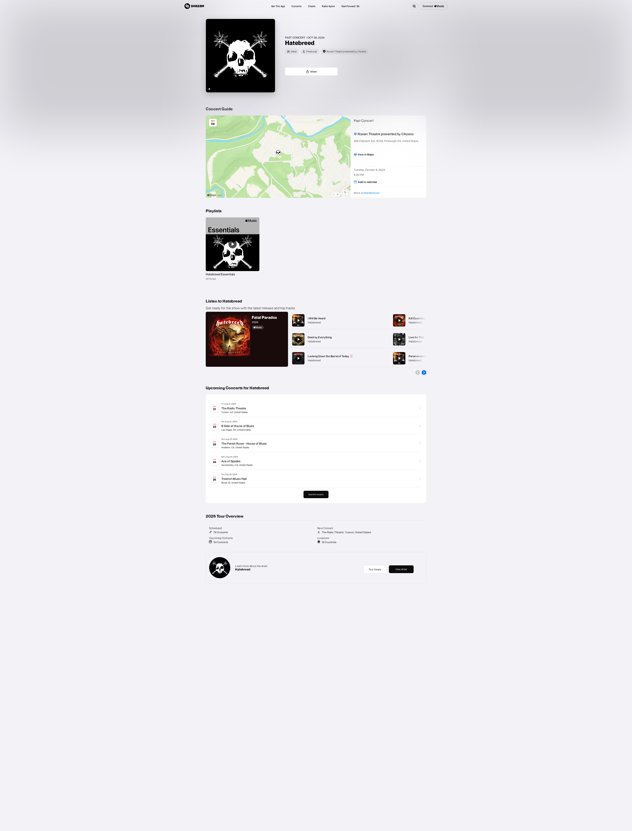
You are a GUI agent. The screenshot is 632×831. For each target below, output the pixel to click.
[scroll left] (417, 372)
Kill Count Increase (420, 318)
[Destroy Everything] (298, 339)
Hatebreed (314, 322)
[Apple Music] (268, 327)
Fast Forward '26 (350, 6)
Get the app (278, 6)
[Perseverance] (399, 358)
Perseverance (417, 356)
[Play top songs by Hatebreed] (209, 88)
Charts (311, 6)
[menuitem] (278, 6)
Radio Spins (328, 6)
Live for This (416, 337)
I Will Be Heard (317, 318)
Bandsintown (372, 192)
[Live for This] (399, 339)
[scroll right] (424, 372)
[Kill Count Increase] (399, 320)
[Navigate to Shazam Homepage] (194, 6)
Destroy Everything (320, 337)
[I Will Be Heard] (298, 320)
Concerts (296, 6)
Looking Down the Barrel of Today (328, 356)
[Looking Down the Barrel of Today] (298, 358)
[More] (383, 320)
